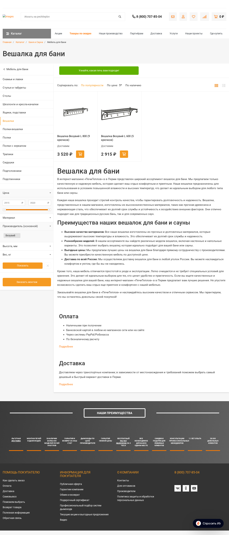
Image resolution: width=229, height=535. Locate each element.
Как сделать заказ (14, 480)
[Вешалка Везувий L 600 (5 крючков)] (119, 113)
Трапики (8, 154)
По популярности (92, 85)
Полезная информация (16, 512)
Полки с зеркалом (14, 145)
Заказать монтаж (26, 282)
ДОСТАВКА (16, 441)
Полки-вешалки (13, 129)
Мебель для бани (17, 69)
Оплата (7, 485)
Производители (126, 491)
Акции (58, 33)
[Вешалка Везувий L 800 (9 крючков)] (75, 113)
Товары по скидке (80, 33)
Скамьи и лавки (13, 79)
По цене (112, 85)
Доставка (156, 33)
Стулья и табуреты (14, 87)
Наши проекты (194, 33)
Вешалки (8, 121)
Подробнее (66, 346)
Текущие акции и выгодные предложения (84, 514)
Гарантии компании (71, 489)
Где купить (216, 33)
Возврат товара (12, 507)
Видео (63, 519)
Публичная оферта (71, 484)
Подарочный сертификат (74, 500)
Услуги (174, 33)
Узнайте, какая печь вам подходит (99, 70)
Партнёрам (136, 33)
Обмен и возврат (70, 494)
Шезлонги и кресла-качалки (20, 104)
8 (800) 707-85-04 (186, 472)
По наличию (133, 85)
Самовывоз (9, 496)
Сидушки (8, 162)
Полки (7, 137)
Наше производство (111, 33)
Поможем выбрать (14, 501)
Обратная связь (12, 518)
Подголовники (12, 170)
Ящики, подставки (14, 112)
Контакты (123, 480)
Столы (7, 96)
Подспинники (11, 179)
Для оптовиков (126, 485)
